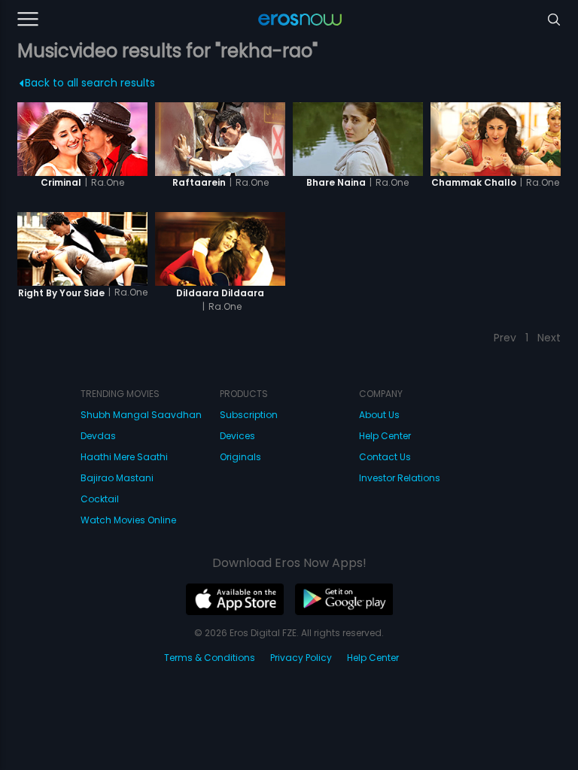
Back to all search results (90, 82)
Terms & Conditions (209, 657)
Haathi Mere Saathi (124, 456)
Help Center (385, 435)
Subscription (249, 414)
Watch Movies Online (128, 520)
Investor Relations (399, 477)
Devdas (98, 435)
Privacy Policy (301, 657)
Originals (240, 456)
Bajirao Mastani (117, 477)
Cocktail (100, 499)
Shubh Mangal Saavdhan (141, 414)
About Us (379, 414)
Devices (237, 435)
